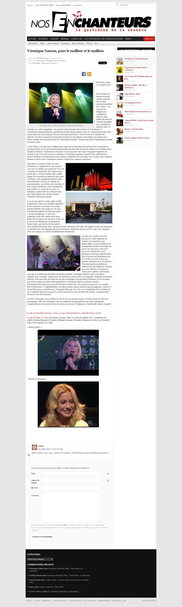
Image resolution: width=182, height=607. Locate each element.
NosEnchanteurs (148, 601)
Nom (33, 473)
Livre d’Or (76, 38)
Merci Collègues (78, 43)
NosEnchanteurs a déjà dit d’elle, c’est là (83, 313)
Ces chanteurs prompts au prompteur (63, 591)
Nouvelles (37, 63)
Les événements (74, 601)
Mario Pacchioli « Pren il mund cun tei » (138, 111)
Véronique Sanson (49, 63)
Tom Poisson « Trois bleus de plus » (137, 59)
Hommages (65, 43)
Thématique (117, 601)
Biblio (42, 43)
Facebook (84, 74)
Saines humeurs (53, 43)
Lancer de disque (60, 601)
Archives (149, 38)
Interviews (46, 601)
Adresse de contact (35, 481)
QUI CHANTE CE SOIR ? (44, 5)
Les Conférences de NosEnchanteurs (103, 38)
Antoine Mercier (36, 591)
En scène (43, 38)
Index (128, 38)
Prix (96, 43)
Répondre (29, 455)
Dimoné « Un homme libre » (134, 129)
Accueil (30, 5)
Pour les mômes (89, 601)
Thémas (89, 43)
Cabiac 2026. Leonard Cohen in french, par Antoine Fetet (59, 581)
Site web (34, 488)
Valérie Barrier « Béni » (133, 94)
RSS (89, 74)
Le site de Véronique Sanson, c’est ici (42, 313)
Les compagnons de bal (133, 103)
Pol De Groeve (42, 58)
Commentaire (35, 495)
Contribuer (78, 5)
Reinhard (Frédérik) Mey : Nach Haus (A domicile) (56, 569)
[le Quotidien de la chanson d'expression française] (91, 22)
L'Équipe (54, 38)
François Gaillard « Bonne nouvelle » (137, 138)
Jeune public (33, 43)
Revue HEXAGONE (64, 5)
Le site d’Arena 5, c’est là (38, 317)
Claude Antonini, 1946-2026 (51, 586)
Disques (65, 38)
